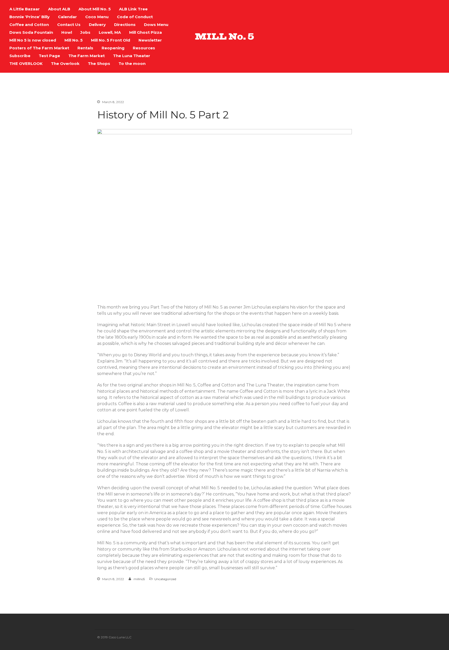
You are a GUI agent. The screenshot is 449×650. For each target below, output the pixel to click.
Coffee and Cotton (29, 24)
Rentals (85, 47)
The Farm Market (86, 55)
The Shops (99, 63)
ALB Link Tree (133, 8)
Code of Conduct (135, 16)
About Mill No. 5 (94, 8)
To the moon (132, 63)
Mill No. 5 (73, 40)
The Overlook (65, 63)
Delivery (97, 24)
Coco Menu (97, 16)
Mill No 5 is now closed (32, 40)
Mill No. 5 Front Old (110, 40)
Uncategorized (165, 579)
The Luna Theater (131, 55)
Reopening (113, 47)
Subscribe (19, 55)
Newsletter (150, 40)
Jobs (85, 32)
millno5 (139, 579)
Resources (144, 47)
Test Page (49, 55)
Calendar (67, 16)
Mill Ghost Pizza (145, 32)
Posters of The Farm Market (39, 47)
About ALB (59, 8)
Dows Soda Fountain (31, 32)
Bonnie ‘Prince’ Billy (29, 16)
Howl (66, 32)
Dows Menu (156, 24)
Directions (125, 24)
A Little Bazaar (24, 8)
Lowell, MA (110, 32)
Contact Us (69, 24)
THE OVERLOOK (26, 63)
